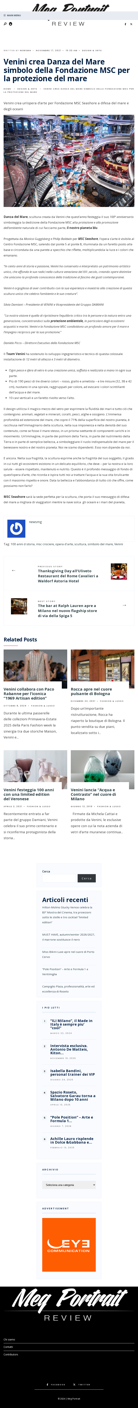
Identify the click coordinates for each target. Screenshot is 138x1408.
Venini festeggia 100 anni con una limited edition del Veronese (29, 794)
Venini (118, 544)
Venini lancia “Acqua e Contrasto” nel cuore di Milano (93, 794)
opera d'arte (64, 544)
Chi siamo (9, 1339)
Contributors (11, 1354)
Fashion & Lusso (43, 705)
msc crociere (45, 544)
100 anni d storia (23, 544)
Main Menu (13, 15)
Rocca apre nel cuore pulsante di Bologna (91, 691)
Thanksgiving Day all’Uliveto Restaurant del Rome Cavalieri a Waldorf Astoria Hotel (68, 574)
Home (7, 88)
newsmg (25, 50)
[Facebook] (125, 24)
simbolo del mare (100, 544)
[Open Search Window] (5, 24)
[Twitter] (131, 24)
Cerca (46, 871)
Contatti (8, 1347)
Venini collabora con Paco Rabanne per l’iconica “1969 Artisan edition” (29, 693)
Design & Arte (92, 50)
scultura (80, 544)
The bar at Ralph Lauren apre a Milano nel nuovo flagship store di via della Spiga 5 (67, 609)
